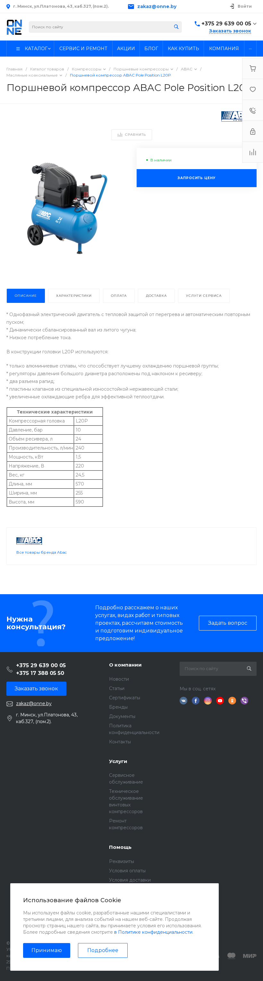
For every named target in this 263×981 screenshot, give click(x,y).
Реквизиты (121, 861)
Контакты (120, 742)
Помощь (120, 847)
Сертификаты (124, 698)
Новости (119, 679)
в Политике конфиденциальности (153, 932)
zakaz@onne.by (156, 6)
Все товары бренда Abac (41, 552)
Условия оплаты (127, 871)
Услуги (118, 761)
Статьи (116, 688)
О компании (125, 665)
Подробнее (102, 950)
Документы (122, 716)
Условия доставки (130, 880)
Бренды (118, 707)
